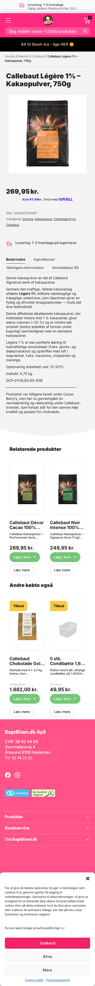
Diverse (28, 219)
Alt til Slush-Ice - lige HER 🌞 (47, 44)
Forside (10, 56)
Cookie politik (34, 980)
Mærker (23, 56)
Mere (47, 970)
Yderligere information (25, 267)
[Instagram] (17, 775)
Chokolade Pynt (65, 219)
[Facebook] (8, 775)
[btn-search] (85, 31)
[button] (87, 878)
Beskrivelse (15, 259)
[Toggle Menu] (8, 20)
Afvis (47, 956)
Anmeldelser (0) (65, 267)
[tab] (19, 259)
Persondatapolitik (58, 980)
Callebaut (38, 56)
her (62, 928)
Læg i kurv (22, 557)
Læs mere (22, 570)
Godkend (47, 943)
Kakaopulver (43, 219)
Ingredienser (44, 259)
